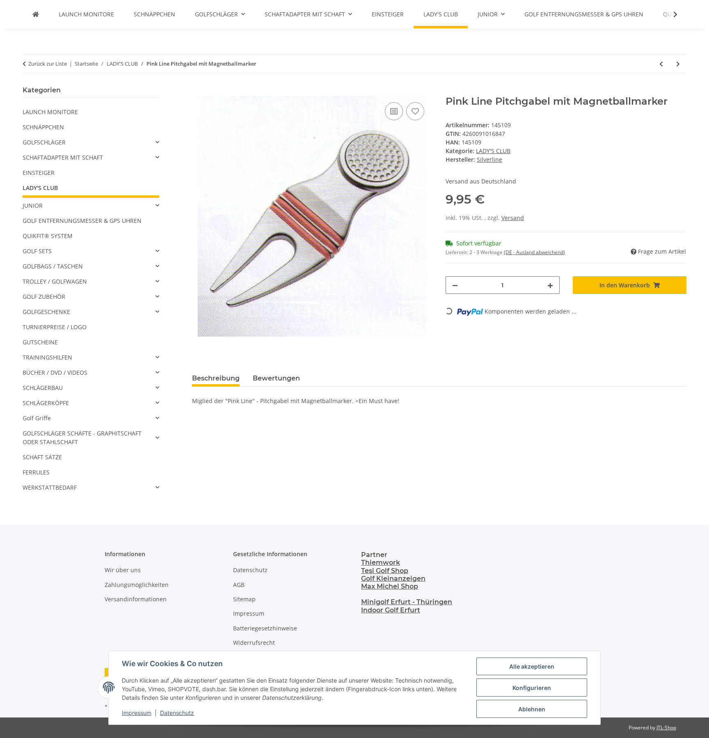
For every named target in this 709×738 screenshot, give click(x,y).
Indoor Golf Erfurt (390, 610)
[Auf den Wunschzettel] (415, 111)
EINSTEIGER (39, 172)
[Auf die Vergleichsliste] (394, 111)
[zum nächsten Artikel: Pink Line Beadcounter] (678, 64)
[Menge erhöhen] (550, 285)
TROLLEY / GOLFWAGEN (55, 281)
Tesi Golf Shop (384, 571)
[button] (670, 14)
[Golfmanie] (36, 14)
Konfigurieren (531, 687)
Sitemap (244, 599)
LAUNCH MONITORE (50, 112)
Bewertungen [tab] (276, 378)
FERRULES (36, 472)
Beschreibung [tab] (216, 378)
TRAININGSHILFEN (47, 357)
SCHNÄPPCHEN (43, 127)
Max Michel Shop (389, 586)
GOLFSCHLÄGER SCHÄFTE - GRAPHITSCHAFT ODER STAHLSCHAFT (82, 437)
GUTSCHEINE (40, 342)
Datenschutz (177, 712)
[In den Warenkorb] (198, 91)
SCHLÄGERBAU (43, 388)
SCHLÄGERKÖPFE (46, 403)
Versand (512, 218)
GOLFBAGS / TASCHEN (53, 266)
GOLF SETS (37, 251)
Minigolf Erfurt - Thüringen (406, 602)
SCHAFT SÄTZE (42, 457)
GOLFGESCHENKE (46, 312)
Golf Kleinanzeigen (393, 578)
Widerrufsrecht (254, 642)
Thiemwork (380, 562)
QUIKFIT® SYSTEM (48, 236)
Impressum (136, 712)
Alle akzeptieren (531, 666)
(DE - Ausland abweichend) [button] (534, 252)
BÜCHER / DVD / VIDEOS (55, 372)
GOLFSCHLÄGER (44, 142)
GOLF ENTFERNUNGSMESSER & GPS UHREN (82, 221)
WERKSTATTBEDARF (50, 487)
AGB (239, 585)
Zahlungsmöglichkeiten (137, 585)
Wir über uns (123, 570)
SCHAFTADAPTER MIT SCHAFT (63, 157)
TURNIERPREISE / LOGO (55, 327)
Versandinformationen (136, 599)
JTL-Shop (666, 727)
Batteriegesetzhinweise (265, 628)
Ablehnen (531, 709)
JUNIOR (33, 205)
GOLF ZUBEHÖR (44, 296)
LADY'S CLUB (493, 151)
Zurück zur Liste (47, 63)
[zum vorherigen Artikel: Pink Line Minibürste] (661, 64)
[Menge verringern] (455, 285)
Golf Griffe (37, 418)
